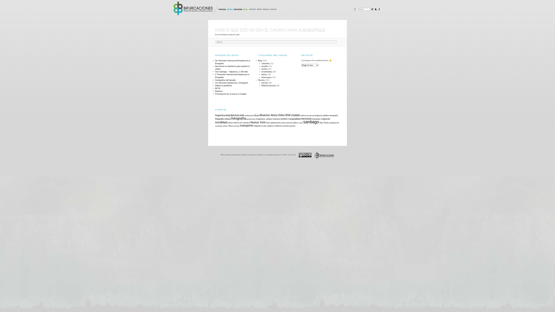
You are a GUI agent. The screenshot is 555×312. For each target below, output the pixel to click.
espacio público (322, 115)
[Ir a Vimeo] (372, 9)
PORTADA (222, 9)
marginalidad (294, 119)
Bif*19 (217, 88)
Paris (268, 123)
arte (242, 115)
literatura (276, 119)
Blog (260, 61)
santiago (311, 121)
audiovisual (249, 115)
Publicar (266, 9)
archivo (264, 69)
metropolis (316, 119)
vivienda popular (288, 126)
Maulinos (219, 91)
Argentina (220, 115)
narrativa (246, 123)
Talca (230, 126)
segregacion (334, 123)
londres (284, 119)
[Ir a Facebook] (379, 9)
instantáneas (266, 72)
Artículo (264, 83)
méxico (230, 123)
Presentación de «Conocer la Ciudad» (231, 94)
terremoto (236, 126)
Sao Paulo (324, 122)
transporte (246, 125)
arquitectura (232, 115)
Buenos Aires (268, 115)
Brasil (257, 115)
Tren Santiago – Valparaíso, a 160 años (231, 72)
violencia (278, 126)
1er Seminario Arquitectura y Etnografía (231, 83)
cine (287, 115)
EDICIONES (238, 9)
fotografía (238, 118)
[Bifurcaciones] (193, 8)
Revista (261, 80)
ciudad (295, 115)
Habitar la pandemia (223, 85)
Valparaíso (258, 126)
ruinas (300, 123)
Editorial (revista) (268, 85)
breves (264, 74)
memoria (306, 118)
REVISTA (230, 9)
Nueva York (257, 122)
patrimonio (275, 122)
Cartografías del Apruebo (225, 80)
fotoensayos (266, 77)
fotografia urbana (223, 119)
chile (281, 115)
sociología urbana (221, 126)
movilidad (221, 122)
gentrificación (251, 119)
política (295, 123)
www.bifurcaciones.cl (273, 155)
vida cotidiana (268, 126)
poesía (289, 123)
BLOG (245, 9)
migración (325, 119)
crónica (303, 116)
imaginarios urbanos (264, 119)
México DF (238, 123)
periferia (283, 123)
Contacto (273, 9)
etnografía (334, 116)
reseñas (264, 66)
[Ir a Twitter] (375, 9)
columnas (265, 63)
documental (310, 115)
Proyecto (252, 9)
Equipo (259, 9)
